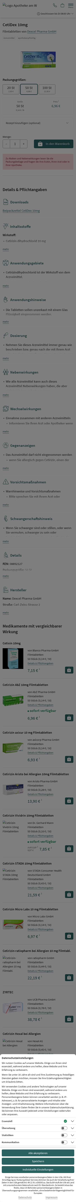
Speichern (38, 1161)
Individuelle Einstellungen (38, 1169)
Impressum (52, 1197)
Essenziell (7, 1121)
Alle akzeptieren (38, 1153)
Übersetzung (8, 1128)
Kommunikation (10, 1142)
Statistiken (7, 1135)
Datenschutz (25, 1197)
